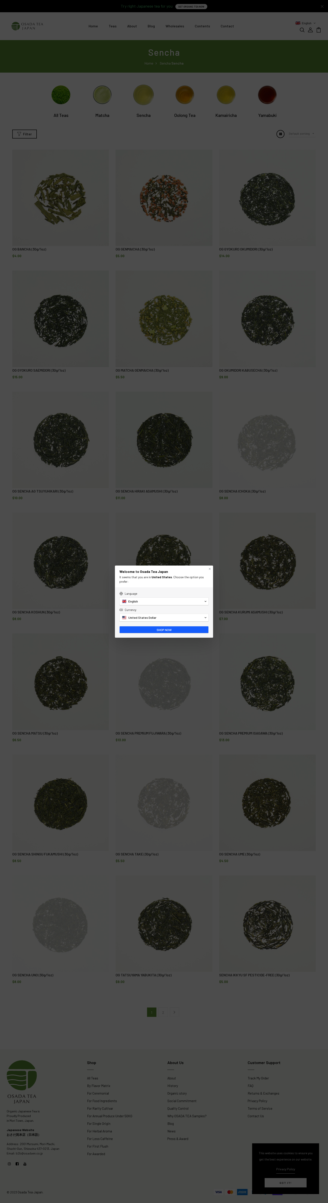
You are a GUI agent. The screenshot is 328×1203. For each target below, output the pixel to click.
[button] (164, 601)
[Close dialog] (209, 568)
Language (131, 593)
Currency (130, 610)
